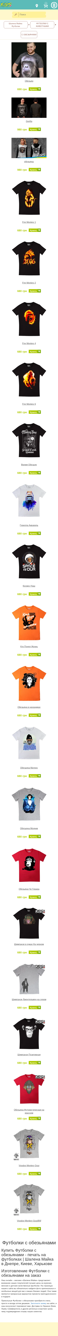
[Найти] (15, 14)
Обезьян (29, 81)
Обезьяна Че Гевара (29, 889)
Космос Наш (29, 586)
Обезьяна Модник (29, 828)
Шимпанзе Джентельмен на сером (29, 999)
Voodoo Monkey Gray (29, 1165)
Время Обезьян (29, 465)
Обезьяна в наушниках (29, 707)
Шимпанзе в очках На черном (29, 944)
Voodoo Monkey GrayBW (29, 1221)
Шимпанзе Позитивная (29, 1055)
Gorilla (29, 121)
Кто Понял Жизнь (29, 646)
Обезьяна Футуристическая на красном (29, 1111)
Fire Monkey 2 (29, 283)
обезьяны (29, 161)
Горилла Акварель (29, 525)
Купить (33, 89)
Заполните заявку (38, 1303)
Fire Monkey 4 (29, 343)
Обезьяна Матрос (29, 768)
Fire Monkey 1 (29, 222)
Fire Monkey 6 (29, 404)
